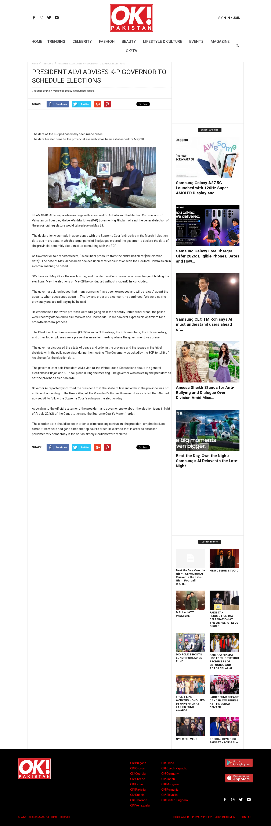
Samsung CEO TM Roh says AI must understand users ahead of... (204, 324)
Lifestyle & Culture (162, 41)
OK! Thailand (138, 800)
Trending (56, 41)
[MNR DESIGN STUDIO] (224, 558)
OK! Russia (137, 795)
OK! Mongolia (170, 784)
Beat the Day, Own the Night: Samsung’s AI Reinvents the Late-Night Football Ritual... (190, 577)
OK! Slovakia (169, 795)
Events (196, 41)
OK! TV (131, 51)
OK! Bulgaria (138, 763)
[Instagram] (41, 18)
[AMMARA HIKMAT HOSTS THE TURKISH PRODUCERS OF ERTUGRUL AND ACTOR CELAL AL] (224, 642)
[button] (237, 48)
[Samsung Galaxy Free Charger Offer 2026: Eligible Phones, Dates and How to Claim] (207, 225)
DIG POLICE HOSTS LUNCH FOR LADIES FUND (189, 658)
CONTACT (247, 817)
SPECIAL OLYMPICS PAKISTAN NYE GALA (224, 740)
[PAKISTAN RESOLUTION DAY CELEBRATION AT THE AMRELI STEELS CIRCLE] (224, 600)
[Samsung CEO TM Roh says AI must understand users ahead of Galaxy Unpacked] (207, 293)
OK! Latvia (137, 784)
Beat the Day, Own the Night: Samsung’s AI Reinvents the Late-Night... (207, 460)
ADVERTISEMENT (226, 817)
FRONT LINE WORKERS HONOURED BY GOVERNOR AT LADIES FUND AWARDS (190, 703)
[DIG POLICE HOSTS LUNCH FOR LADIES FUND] (191, 642)
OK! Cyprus (137, 768)
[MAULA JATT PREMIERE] (191, 600)
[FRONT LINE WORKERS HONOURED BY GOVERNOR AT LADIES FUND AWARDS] (191, 684)
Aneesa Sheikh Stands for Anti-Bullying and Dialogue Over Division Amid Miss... (205, 392)
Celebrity (82, 41)
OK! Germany (170, 773)
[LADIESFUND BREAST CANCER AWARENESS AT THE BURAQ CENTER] (224, 684)
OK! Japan (168, 779)
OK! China (167, 763)
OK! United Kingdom (174, 800)
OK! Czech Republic (174, 768)
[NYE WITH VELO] (191, 726)
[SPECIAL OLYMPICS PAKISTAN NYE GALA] (224, 726)
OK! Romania (169, 789)
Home (37, 41)
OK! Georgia (138, 773)
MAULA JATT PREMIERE (185, 614)
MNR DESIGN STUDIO (224, 570)
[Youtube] (57, 18)
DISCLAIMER (181, 817)
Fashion (107, 41)
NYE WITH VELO (186, 739)
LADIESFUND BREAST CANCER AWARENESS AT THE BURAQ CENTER (224, 702)
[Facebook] (34, 18)
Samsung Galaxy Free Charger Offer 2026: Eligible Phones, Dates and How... (207, 256)
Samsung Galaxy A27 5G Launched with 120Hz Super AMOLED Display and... (202, 187)
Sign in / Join (229, 18)
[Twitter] (49, 18)
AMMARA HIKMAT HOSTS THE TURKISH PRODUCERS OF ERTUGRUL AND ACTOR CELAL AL (224, 661)
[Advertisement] (101, 120)
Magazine (220, 41)
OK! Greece (137, 779)
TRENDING (47, 64)
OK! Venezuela (140, 805)
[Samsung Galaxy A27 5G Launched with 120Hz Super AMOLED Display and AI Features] (207, 157)
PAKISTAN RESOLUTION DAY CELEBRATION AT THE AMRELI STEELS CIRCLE (224, 619)
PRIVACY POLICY (202, 817)
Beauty (129, 41)
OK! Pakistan (138, 789)
